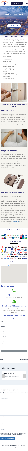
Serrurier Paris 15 (8, 373)
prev (3, 376)
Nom (2, 417)
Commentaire (5, 398)
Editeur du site (8, 376)
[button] (17, 3)
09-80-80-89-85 (5, 123)
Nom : (2, 321)
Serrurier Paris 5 (4, 358)
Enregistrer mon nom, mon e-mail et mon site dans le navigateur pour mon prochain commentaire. (13, 434)
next (24, 376)
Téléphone (3, 336)
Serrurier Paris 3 (24, 358)
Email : (2, 331)
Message (3, 341)
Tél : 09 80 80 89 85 (14, 295)
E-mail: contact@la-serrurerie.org (14, 306)
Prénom (3, 326)
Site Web (3, 429)
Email (2, 423)
